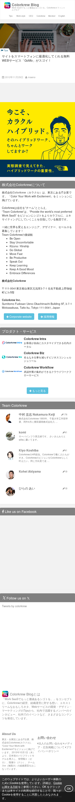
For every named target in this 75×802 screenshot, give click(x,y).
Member (51, 16)
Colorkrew (41, 16)
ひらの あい (27, 488)
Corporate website (20, 316)
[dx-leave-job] (37, 139)
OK (69, 788)
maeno (31, 77)
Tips (10, 16)
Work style (20, 16)
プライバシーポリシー (55, 749)
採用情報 (48, 316)
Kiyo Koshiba (28, 450)
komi (22, 432)
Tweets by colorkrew (14, 606)
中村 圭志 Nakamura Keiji (37, 414)
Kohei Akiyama (30, 471)
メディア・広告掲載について (55, 745)
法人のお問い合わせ (50, 743)
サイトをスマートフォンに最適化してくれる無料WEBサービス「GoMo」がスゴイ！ (36, 58)
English (61, 16)
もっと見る (39, 391)
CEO (31, 16)
